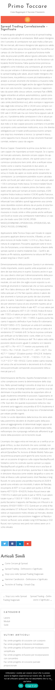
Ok (21, 686)
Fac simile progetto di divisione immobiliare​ (23, 644)
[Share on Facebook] (12, 543)
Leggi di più (31, 686)
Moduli (7, 621)
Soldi (6, 624)
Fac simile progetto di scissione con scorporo (24, 640)
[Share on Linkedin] (20, 543)
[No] (51, 679)
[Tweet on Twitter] (4, 543)
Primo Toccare (27, 6)
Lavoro (7, 617)
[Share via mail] (27, 543)
